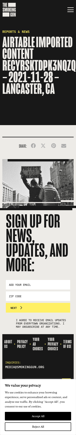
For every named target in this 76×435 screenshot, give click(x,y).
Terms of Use (67, 344)
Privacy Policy (22, 344)
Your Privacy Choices (53, 344)
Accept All (38, 416)
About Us (8, 344)
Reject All (38, 426)
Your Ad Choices (38, 344)
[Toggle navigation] (70, 10)
